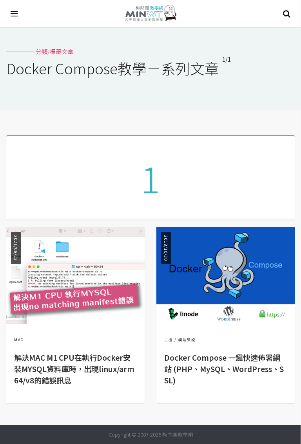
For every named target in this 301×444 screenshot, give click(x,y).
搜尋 (286, 13)
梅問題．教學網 (150, 14)
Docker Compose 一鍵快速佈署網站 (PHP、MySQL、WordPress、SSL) (224, 369)
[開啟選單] (14, 13)
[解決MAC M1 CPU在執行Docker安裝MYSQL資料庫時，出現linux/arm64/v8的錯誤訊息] (75, 321)
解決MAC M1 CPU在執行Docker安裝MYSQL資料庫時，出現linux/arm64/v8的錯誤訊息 (74, 369)
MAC (19, 339)
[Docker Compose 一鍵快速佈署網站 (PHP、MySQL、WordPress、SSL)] (225, 321)
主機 (168, 339)
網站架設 (187, 339)
